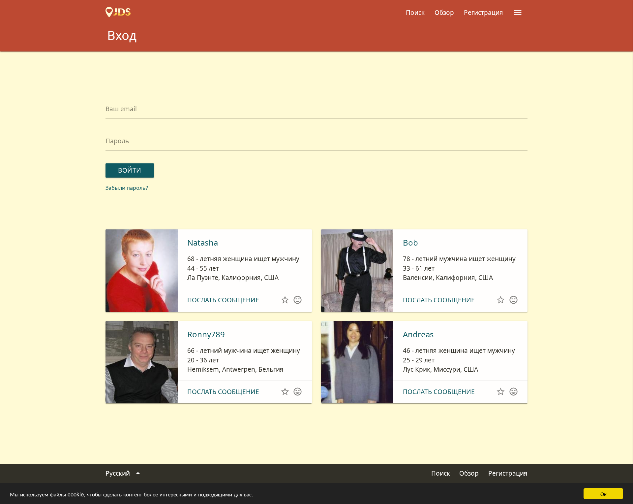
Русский (124, 473)
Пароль (117, 141)
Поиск (415, 12)
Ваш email (121, 109)
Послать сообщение (223, 300)
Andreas (418, 334)
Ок (603, 493)
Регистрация (483, 12)
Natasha (202, 242)
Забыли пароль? (127, 187)
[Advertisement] (316, 69)
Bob (410, 242)
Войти (129, 170)
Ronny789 (206, 334)
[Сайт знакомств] (118, 12)
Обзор (444, 12)
